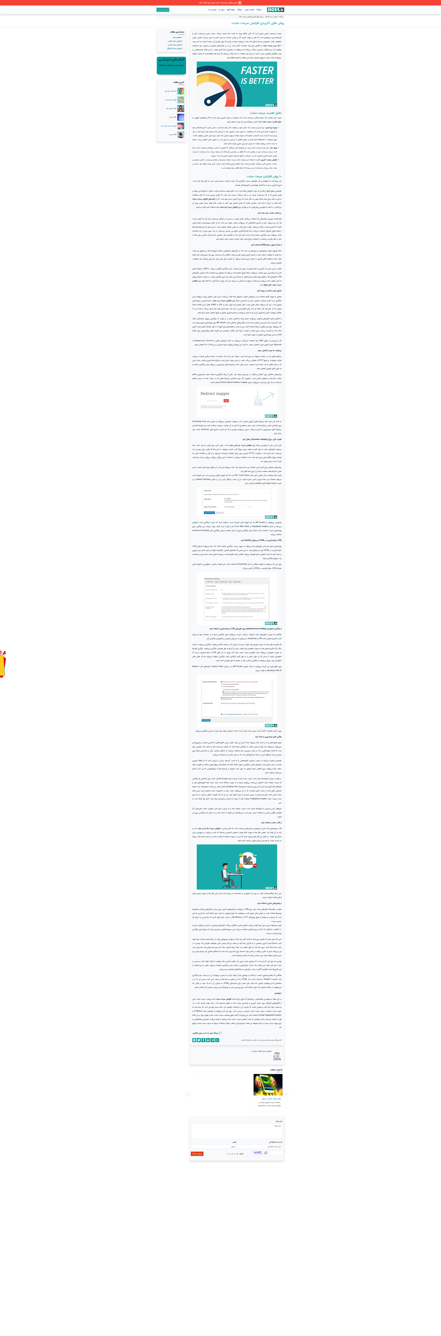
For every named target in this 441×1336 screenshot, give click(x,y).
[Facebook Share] (203, 1040)
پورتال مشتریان (163, 9)
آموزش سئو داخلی (175, 41)
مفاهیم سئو (177, 37)
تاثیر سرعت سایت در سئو (271, 1098)
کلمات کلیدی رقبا (171, 109)
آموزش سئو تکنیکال (174, 48)
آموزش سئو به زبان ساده (168, 126)
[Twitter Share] (199, 1040)
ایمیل (234, 1142)
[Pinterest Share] (194, 1040)
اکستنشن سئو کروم (170, 91)
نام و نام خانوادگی (275, 1142)
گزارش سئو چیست (170, 100)
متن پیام (279, 1121)
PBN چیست (172, 135)
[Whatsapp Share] (217, 1040)
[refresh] (266, 1153)
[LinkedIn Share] (208, 1040)
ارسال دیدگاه (197, 1153)
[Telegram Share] (213, 1040)
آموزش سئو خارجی (175, 44)
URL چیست (172, 117)
